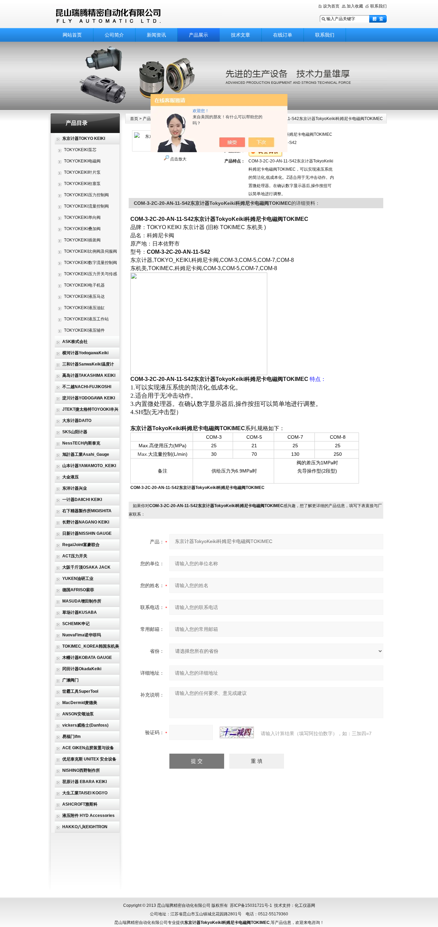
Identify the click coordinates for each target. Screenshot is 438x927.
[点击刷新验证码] (237, 732)
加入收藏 (355, 6)
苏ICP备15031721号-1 (251, 905)
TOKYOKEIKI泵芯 (80, 149)
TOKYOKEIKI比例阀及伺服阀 (90, 251)
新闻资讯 (156, 35)
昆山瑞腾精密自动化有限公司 (136, 14)
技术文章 (240, 35)
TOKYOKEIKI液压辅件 (84, 330)
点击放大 (178, 159)
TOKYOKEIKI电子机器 (84, 285)
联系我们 (378, 6)
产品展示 (198, 35)
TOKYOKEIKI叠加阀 (82, 228)
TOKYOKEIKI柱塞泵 (82, 183)
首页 (134, 118)
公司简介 (114, 35)
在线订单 (282, 35)
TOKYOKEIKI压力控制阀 (86, 195)
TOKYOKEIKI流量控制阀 (86, 206)
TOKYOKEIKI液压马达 (84, 296)
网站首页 (72, 35)
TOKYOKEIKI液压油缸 (84, 307)
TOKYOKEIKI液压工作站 (86, 319)
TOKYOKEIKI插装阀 (82, 240)
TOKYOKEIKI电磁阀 (82, 161)
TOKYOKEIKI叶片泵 (82, 172)
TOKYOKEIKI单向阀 (82, 217)
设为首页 (331, 6)
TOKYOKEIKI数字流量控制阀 (90, 262)
